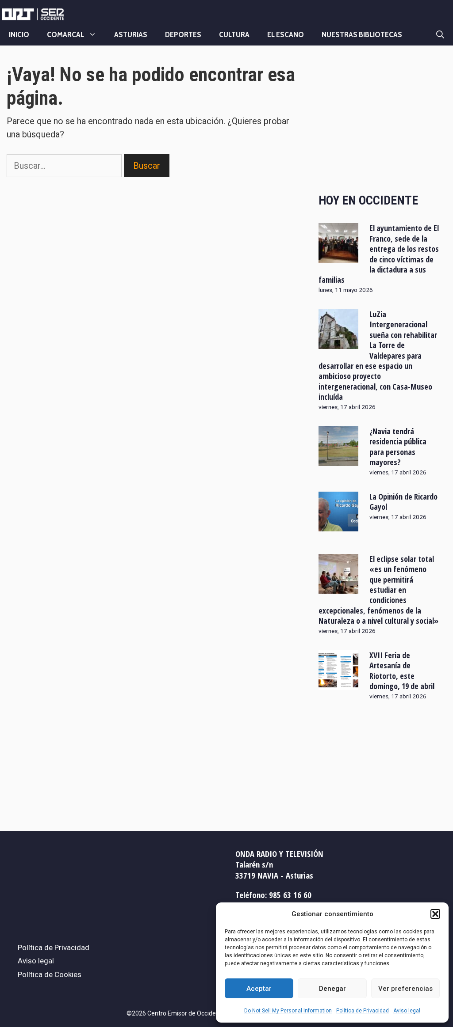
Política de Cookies (49, 974)
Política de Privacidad (362, 1011)
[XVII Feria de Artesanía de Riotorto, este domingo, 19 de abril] (338, 684)
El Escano (285, 34)
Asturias (130, 34)
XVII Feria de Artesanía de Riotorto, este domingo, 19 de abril (401, 670)
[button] (435, 914)
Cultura (234, 34)
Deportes (183, 34)
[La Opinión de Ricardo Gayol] (338, 525)
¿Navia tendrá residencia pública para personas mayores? (397, 446)
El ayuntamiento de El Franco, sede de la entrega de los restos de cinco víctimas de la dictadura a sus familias (379, 254)
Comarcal (65, 34)
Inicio (19, 34)
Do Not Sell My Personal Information (288, 1011)
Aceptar (259, 989)
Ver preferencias (405, 989)
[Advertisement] (379, 120)
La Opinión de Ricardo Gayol (403, 501)
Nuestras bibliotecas (362, 34)
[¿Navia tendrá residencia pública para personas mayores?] (338, 459)
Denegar (332, 989)
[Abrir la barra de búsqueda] (440, 34)
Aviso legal (406, 1011)
